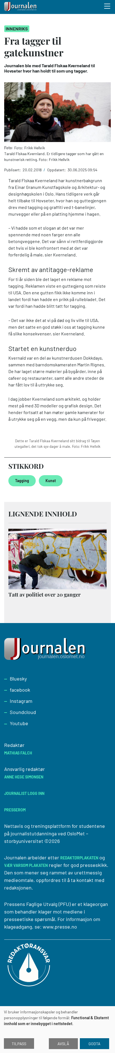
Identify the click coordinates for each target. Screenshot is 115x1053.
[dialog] (57, 1029)
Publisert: (13, 169)
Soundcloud (23, 712)
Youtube (19, 723)
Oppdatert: (57, 169)
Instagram (21, 701)
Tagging (22, 480)
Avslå (63, 1043)
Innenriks (17, 28)
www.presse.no (60, 927)
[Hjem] (21, 7)
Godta (94, 1043)
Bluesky (18, 678)
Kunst (50, 480)
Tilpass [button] (19, 1043)
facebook (20, 690)
